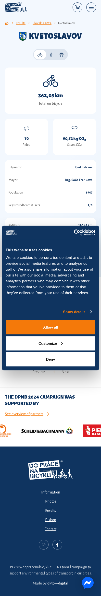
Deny (50, 359)
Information (50, 492)
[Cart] (77, 7)
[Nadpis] (44, 545)
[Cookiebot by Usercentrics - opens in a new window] (73, 232)
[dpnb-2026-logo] (16, 7)
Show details (74, 311)
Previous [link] (39, 372)
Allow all (50, 327)
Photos (50, 501)
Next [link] (65, 372)
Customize (47, 343)
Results (50, 511)
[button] (91, 7)
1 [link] (54, 372)
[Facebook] (57, 545)
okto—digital (57, 583)
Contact (50, 529)
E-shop (50, 520)
